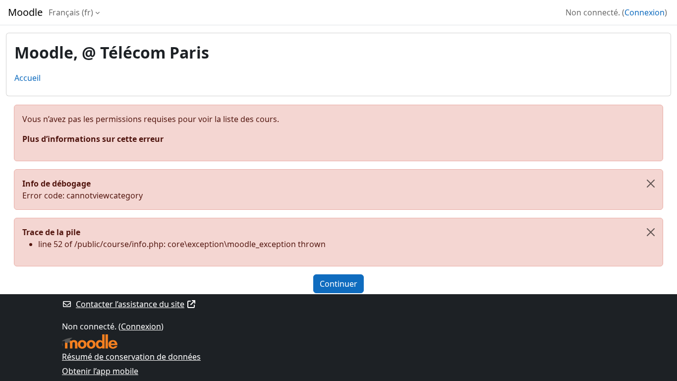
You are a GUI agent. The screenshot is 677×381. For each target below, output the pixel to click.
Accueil (27, 77)
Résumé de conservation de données (131, 356)
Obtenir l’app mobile (100, 371)
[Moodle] (89, 341)
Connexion (644, 12)
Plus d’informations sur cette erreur (93, 138)
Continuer (338, 283)
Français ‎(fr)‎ (71, 12)
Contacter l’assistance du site (130, 304)
